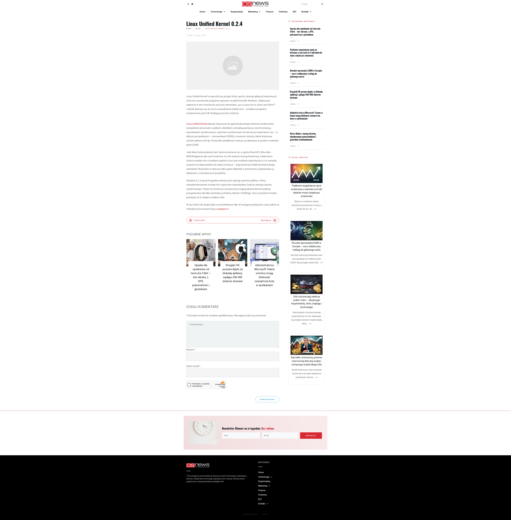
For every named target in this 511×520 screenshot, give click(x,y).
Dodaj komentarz (267, 399)
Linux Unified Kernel (196, 123)
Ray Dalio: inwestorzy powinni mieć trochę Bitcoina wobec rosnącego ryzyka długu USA (306, 361)
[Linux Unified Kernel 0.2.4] (232, 66)
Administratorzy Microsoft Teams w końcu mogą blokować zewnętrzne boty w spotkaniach (306, 115)
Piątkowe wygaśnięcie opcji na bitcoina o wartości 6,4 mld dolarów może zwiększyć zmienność (306, 52)
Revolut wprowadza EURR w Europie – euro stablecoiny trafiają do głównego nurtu (306, 73)
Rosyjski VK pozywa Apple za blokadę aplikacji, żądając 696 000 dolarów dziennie (233, 273)
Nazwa (190, 349)
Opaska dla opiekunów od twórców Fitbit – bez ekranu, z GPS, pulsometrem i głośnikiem (201, 277)
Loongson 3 (222, 209)
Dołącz (311, 435)
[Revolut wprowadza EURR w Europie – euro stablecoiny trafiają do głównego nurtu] (306, 230)
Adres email (193, 366)
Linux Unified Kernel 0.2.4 (214, 24)
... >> (314, 209)
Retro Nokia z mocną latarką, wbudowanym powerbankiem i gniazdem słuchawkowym (303, 136)
